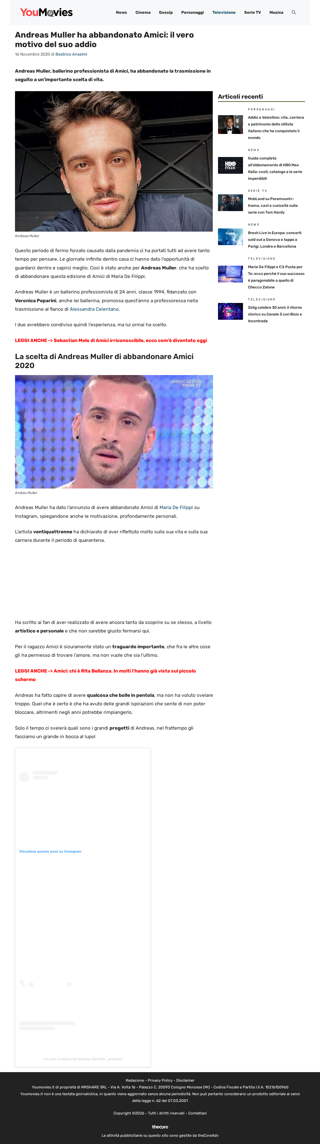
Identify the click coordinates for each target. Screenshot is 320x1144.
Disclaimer (185, 1080)
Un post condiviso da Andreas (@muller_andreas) (83, 1059)
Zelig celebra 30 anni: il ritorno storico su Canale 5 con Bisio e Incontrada (275, 314)
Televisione (224, 12)
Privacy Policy (160, 1080)
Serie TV (252, 12)
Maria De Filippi (175, 507)
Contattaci (197, 1113)
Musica (276, 12)
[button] (294, 12)
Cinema (143, 12)
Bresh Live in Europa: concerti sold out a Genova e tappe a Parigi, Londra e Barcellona (275, 240)
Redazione (135, 1080)
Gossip (166, 12)
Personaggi (192, 12)
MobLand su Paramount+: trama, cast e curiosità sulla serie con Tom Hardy (273, 206)
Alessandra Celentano (94, 309)
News (121, 12)
